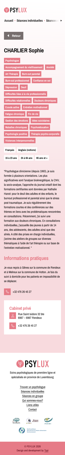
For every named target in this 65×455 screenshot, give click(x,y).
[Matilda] (16, 421)
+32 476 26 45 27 (22, 292)
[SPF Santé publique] (32, 430)
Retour (15, 36)
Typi (46, 450)
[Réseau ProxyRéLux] (32, 421)
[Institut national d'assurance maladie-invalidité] (48, 421)
